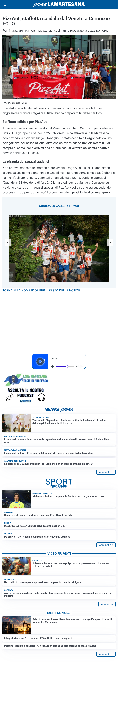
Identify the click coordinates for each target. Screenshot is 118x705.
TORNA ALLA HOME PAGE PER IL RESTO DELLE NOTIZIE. (42, 290)
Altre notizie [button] (106, 472)
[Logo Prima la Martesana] (59, 4)
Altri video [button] (107, 604)
